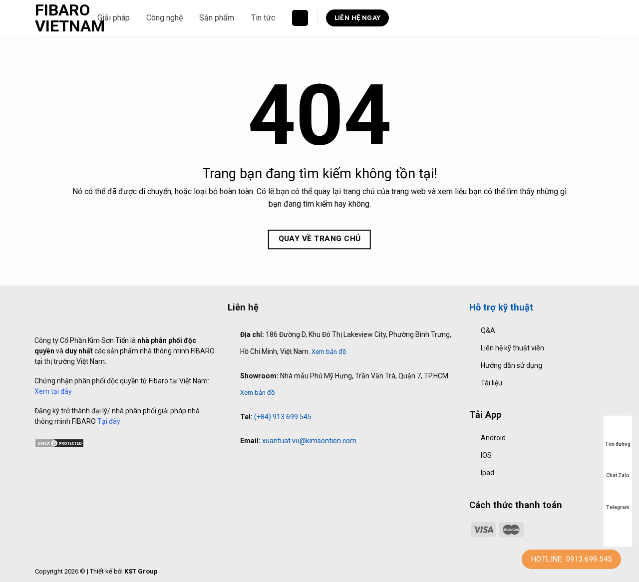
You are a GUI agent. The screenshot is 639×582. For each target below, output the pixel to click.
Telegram (618, 507)
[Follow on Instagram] (243, 468)
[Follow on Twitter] (265, 468)
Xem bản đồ (329, 351)
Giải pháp (113, 17)
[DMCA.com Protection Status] (59, 442)
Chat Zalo (618, 475)
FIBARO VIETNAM (58, 18)
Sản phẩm (216, 17)
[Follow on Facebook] (233, 468)
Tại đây (108, 421)
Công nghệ (164, 17)
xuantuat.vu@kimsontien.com (309, 441)
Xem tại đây (53, 391)
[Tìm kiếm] (300, 18)
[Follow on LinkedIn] (275, 468)
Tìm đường (618, 444)
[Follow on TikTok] (254, 468)
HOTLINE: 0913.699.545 (571, 559)
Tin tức (263, 17)
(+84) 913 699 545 (283, 417)
